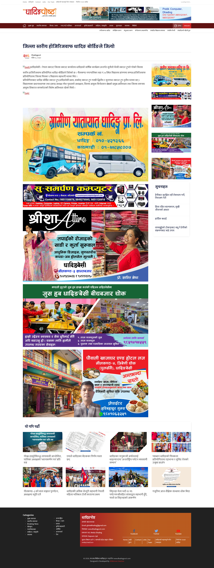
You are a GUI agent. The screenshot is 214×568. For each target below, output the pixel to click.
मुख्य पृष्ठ (31, 25)
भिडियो (134, 25)
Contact (38, 2)
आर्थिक (58, 529)
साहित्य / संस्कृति (101, 25)
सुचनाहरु (119, 25)
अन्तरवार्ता (78, 25)
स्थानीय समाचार (42, 25)
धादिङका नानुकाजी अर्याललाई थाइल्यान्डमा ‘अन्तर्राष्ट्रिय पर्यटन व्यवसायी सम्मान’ (128, 459)
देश (57, 534)
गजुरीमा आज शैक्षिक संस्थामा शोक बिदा (171, 491)
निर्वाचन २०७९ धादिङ (82, 2)
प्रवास (111, 25)
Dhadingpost (36, 55)
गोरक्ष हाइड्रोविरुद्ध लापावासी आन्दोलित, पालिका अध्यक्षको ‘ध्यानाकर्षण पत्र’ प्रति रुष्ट (42, 459)
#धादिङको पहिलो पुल (183, 30)
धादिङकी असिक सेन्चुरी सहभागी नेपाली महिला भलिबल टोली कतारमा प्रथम (85, 493)
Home (25, 2)
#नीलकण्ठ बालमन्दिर (141, 30)
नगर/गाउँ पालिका (66, 25)
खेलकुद (29, 526)
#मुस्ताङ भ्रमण (128, 30)
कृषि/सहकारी (88, 25)
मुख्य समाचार (31, 518)
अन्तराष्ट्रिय (59, 518)
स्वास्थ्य (127, 25)
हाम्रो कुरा (31, 2)
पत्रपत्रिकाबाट (31, 529)
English (187, 25)
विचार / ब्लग (54, 25)
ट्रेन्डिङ (179, 25)
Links (44, 2)
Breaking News (32, 523)
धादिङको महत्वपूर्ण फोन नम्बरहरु (65, 2)
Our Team (51, 2)
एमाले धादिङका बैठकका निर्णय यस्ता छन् (84, 458)
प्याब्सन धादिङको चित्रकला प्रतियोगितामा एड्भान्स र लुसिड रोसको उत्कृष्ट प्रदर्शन (170, 459)
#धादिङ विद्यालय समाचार (157, 30)
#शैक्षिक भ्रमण (116, 30)
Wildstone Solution (117, 561)
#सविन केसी (171, 30)
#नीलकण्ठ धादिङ (104, 30)
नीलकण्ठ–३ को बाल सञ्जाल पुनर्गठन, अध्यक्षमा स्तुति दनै (41, 493)
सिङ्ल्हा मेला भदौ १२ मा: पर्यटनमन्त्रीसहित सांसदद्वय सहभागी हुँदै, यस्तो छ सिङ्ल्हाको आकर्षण (128, 494)
